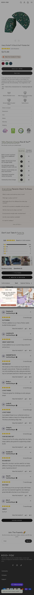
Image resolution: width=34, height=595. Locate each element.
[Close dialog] (33, 288)
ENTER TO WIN (8, 305)
